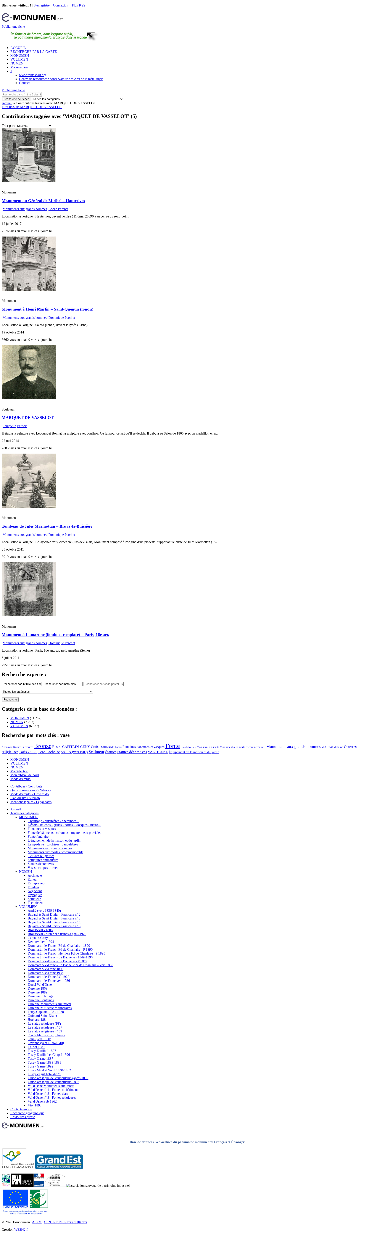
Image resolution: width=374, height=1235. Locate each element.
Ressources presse (22, 1117)
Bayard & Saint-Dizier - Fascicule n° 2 (54, 914)
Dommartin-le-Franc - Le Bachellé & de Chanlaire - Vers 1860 (70, 965)
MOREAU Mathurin (332, 747)
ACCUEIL (18, 48)
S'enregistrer (42, 5)
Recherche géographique (27, 1113)
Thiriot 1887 (36, 1047)
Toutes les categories (24, 813)
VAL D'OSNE (158, 752)
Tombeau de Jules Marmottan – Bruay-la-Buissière (47, 526)
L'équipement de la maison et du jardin (54, 840)
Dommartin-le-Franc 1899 (45, 969)
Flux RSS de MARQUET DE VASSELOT (32, 107)
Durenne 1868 (37, 988)
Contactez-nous (21, 1109)
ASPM (37, 1222)
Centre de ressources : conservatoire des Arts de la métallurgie (61, 79)
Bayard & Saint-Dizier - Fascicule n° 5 (54, 926)
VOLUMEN (19, 59)
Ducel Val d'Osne (40, 984)
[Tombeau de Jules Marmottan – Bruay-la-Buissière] (29, 506)
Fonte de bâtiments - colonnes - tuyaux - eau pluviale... (65, 832)
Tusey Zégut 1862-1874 (44, 1074)
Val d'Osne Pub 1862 (42, 1101)
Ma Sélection (19, 771)
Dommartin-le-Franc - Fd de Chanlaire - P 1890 (60, 949)
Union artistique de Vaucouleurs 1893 (53, 1082)
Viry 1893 (35, 1105)
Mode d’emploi (20, 779)
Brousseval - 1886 (40, 930)
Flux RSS (78, 5)
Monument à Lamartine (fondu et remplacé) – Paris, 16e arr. (55, 634)
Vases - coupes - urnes (43, 867)
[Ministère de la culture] (39, 1185)
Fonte (172, 745)
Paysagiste (35, 895)
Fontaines (129, 747)
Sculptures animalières (43, 860)
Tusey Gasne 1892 (40, 1066)
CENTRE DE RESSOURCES (65, 1222)
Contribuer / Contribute (26, 786)
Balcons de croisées (23, 747)
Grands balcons (188, 747)
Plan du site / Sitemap (25, 798)
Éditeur (33, 879)
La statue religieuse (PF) (44, 1023)
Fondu (118, 747)
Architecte (7, 747)
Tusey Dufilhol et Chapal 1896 (49, 1054)
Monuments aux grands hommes (25, 209)
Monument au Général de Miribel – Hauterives (43, 200)
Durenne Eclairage (40, 996)
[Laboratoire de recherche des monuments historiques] (55, 1185)
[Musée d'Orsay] (22, 1185)
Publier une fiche (13, 26)
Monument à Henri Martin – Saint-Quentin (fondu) (47, 309)
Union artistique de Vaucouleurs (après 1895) (58, 1078)
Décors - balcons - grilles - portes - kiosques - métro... (64, 825)
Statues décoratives (132, 752)
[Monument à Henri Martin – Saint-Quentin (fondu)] (29, 289)
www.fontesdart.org (32, 75)
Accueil (7, 103)
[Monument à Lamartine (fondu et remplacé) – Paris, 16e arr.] (29, 615)
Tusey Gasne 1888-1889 (44, 1062)
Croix (95, 747)
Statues (110, 752)
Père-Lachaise (49, 752)
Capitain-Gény (38, 938)
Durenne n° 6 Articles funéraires (50, 1008)
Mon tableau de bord (24, 775)
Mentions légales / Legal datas (31, 802)
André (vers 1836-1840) (44, 910)
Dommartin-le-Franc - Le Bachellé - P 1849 (57, 961)
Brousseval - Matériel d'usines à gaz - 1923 (57, 934)
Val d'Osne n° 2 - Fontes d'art (48, 1093)
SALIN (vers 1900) (74, 752)
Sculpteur (9, 426)
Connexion (60, 5)
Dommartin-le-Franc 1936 (45, 973)
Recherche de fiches (16, 99)
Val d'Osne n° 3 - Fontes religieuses (52, 1097)
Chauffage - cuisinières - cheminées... (53, 821)
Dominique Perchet (61, 317)
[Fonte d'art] (6, 1185)
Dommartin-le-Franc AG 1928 (48, 977)
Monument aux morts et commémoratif (242, 747)
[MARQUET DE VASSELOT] (29, 398)
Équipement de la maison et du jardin (194, 752)
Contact (24, 83)
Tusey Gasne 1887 (40, 1058)
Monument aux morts (208, 747)
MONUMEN (19, 55)
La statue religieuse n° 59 (45, 1031)
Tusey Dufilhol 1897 (42, 1051)
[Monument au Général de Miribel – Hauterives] (29, 181)
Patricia (22, 426)
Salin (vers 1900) (39, 1039)
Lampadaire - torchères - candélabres (53, 844)
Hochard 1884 (37, 1019)
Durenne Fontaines (41, 1000)
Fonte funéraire (38, 836)
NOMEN (16, 63)
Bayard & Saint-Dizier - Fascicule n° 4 (54, 922)
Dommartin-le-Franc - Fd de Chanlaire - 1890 (59, 945)
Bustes (56, 747)
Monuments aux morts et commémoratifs (55, 852)
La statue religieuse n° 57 (45, 1027)
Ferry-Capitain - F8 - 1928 (46, 1012)
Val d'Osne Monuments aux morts (51, 1086)
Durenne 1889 (37, 992)
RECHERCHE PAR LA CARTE (33, 51)
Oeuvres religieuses (41, 856)
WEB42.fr (21, 1229)
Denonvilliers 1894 (41, 942)
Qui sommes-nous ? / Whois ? (30, 790)
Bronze (42, 745)
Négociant (35, 891)
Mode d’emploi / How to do (29, 794)
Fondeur (33, 887)
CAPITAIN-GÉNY (76, 747)
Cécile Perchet (58, 209)
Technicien (35, 903)
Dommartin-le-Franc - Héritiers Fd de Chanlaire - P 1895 (66, 953)
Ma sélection (19, 67)
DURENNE (107, 747)
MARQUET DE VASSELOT (28, 417)
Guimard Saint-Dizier (42, 1016)
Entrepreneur (36, 883)
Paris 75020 (28, 752)
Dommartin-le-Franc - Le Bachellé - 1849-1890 (60, 957)
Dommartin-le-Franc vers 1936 (49, 980)
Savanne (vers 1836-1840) (46, 1043)
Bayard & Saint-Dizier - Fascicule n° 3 (54, 918)
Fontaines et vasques (150, 747)
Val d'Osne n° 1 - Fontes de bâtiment (53, 1090)
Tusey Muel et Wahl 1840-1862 (49, 1070)
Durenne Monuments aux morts (49, 1004)
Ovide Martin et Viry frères (46, 1035)
